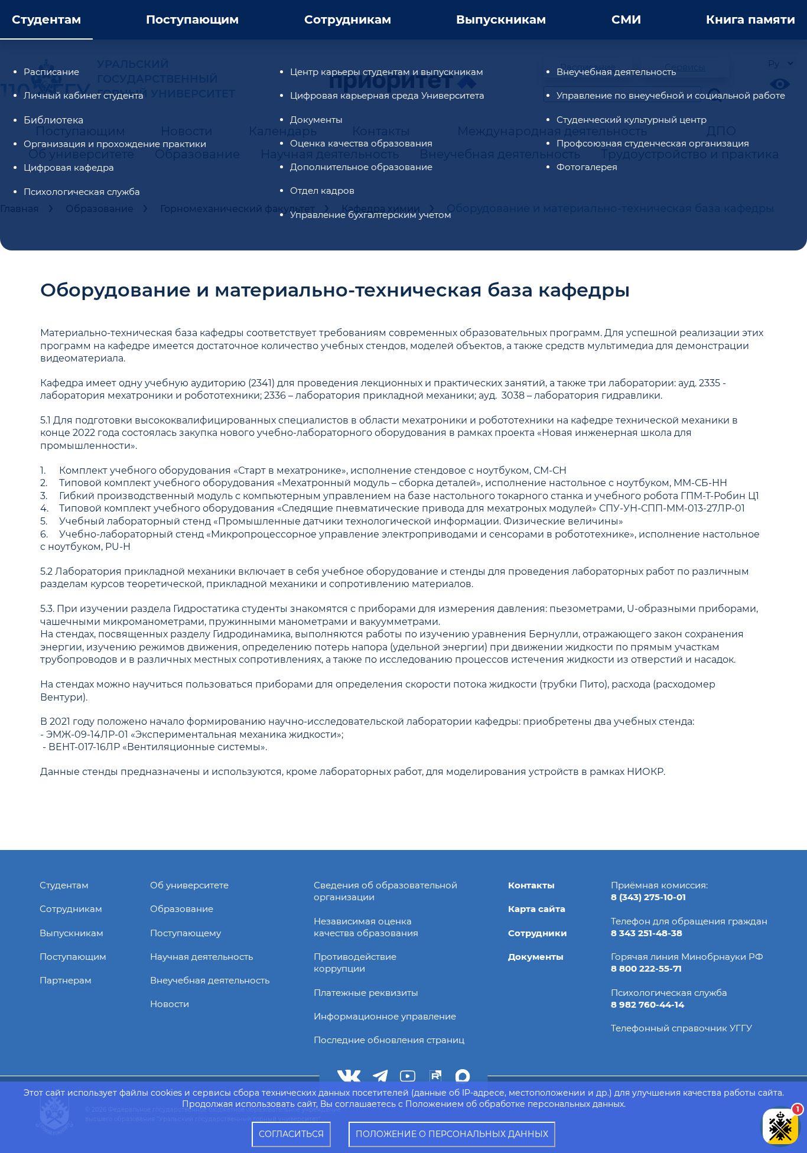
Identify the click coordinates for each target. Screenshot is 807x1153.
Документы (316, 119)
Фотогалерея (587, 166)
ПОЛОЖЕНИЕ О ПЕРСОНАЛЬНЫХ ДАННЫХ (452, 1134)
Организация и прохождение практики (115, 143)
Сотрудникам (347, 19)
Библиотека (53, 120)
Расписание (51, 71)
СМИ (626, 19)
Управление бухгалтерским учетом (370, 214)
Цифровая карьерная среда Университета (387, 95)
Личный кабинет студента (84, 95)
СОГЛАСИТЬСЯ (291, 1134)
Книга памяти (750, 19)
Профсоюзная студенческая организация (653, 143)
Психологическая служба (82, 191)
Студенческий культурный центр (632, 119)
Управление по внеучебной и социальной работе (671, 95)
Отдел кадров (322, 190)
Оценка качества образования (361, 143)
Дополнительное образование (361, 166)
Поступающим (192, 19)
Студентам (46, 19)
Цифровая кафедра (69, 167)
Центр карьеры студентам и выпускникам (386, 71)
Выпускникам (501, 19)
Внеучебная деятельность (616, 71)
